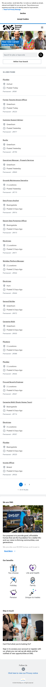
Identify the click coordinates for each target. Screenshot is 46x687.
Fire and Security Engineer (13, 382)
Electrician (7, 241)
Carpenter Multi (9, 322)
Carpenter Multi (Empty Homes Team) (17, 402)
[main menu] (42, 27)
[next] (29, 484)
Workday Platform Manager (13, 261)
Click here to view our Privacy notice (23, 673)
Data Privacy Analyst (11, 201)
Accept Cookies (23, 19)
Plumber (6, 80)
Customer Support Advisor (13, 120)
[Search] (40, 54)
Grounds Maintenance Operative (15, 180)
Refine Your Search (20, 62)
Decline (23, 13)
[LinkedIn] (23, 669)
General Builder (9, 301)
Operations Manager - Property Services (18, 160)
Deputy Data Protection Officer (15, 221)
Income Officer (8, 463)
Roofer (5, 140)
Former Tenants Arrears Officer (15, 100)
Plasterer (6, 342)
